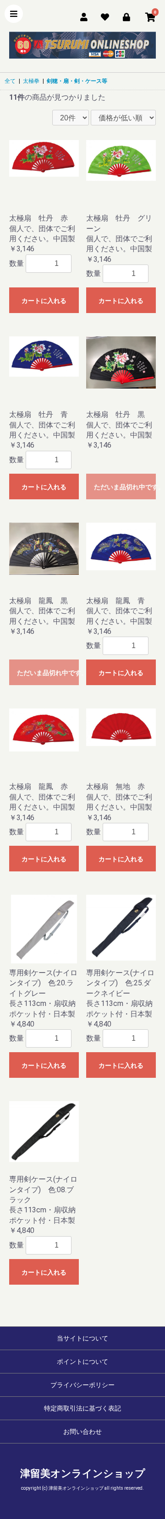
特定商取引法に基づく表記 (82, 1408)
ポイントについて (82, 1361)
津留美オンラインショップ (82, 1473)
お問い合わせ (82, 1431)
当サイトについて (82, 1338)
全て (10, 81)
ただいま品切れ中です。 (125, 487)
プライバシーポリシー (82, 1385)
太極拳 (31, 81)
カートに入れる (44, 300)
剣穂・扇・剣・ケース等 (77, 81)
